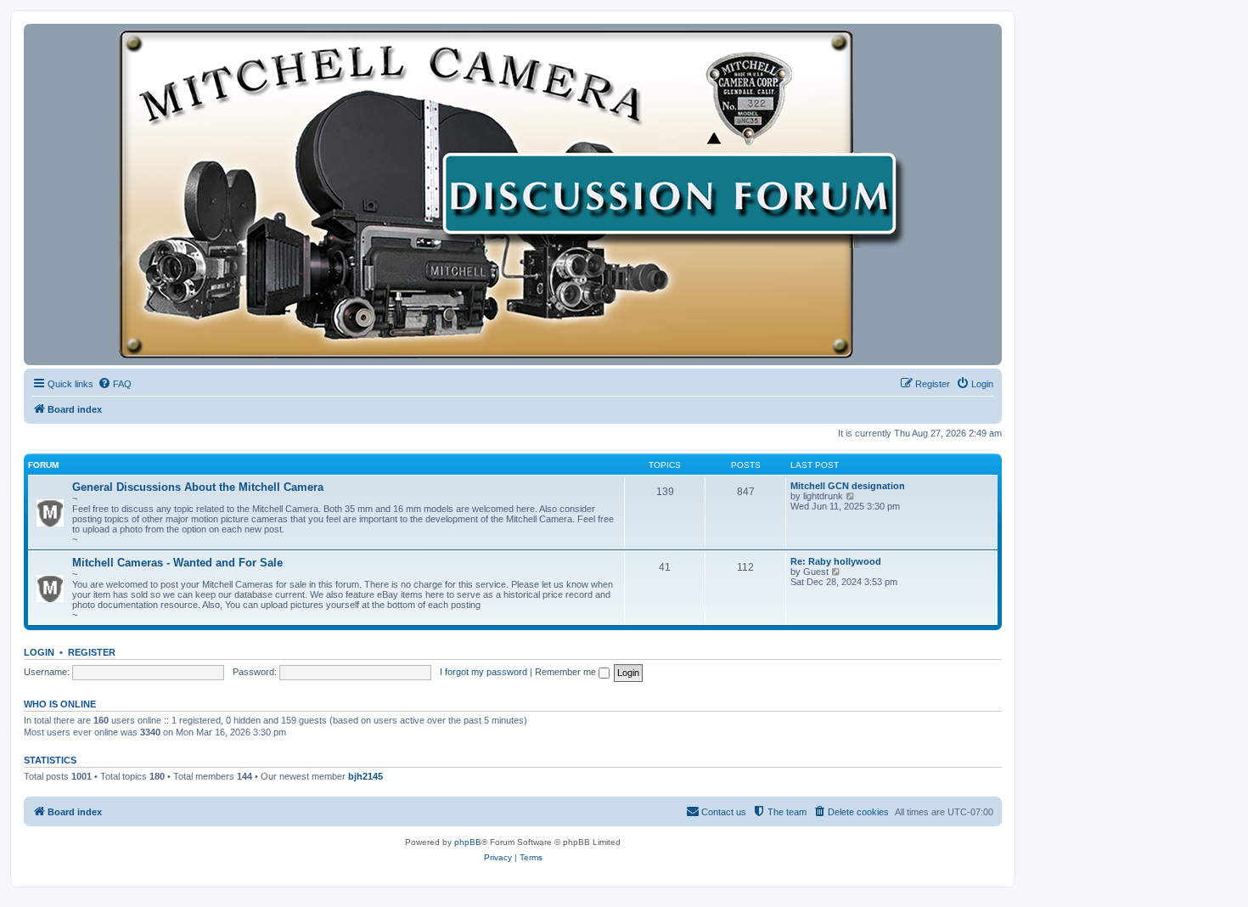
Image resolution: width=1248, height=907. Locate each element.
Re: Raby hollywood (835, 561)
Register (91, 652)
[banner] (513, 194)
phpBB (467, 842)
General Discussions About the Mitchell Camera (197, 487)
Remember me (567, 672)
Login (39, 652)
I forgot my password (483, 672)
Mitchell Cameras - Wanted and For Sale (177, 562)
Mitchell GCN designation (847, 486)
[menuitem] (115, 384)
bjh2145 (365, 776)
